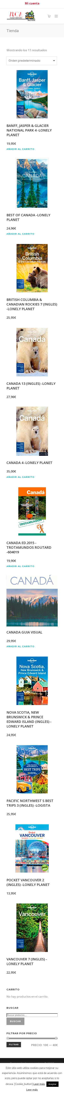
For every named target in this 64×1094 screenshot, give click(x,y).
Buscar (15, 1021)
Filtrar (14, 1044)
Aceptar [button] (52, 1084)
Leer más (39, 1084)
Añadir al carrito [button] (20, 149)
